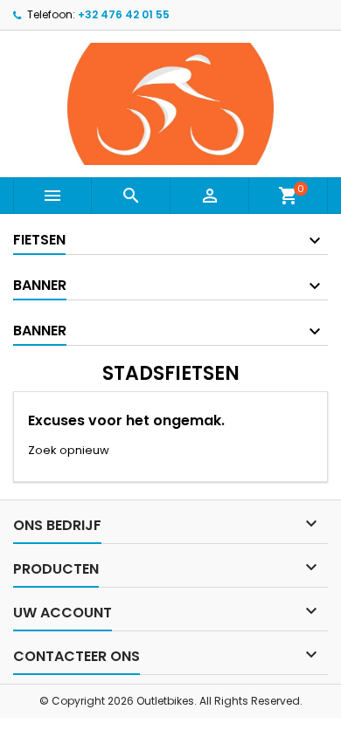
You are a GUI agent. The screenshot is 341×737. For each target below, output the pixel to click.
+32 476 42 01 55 (124, 14)
